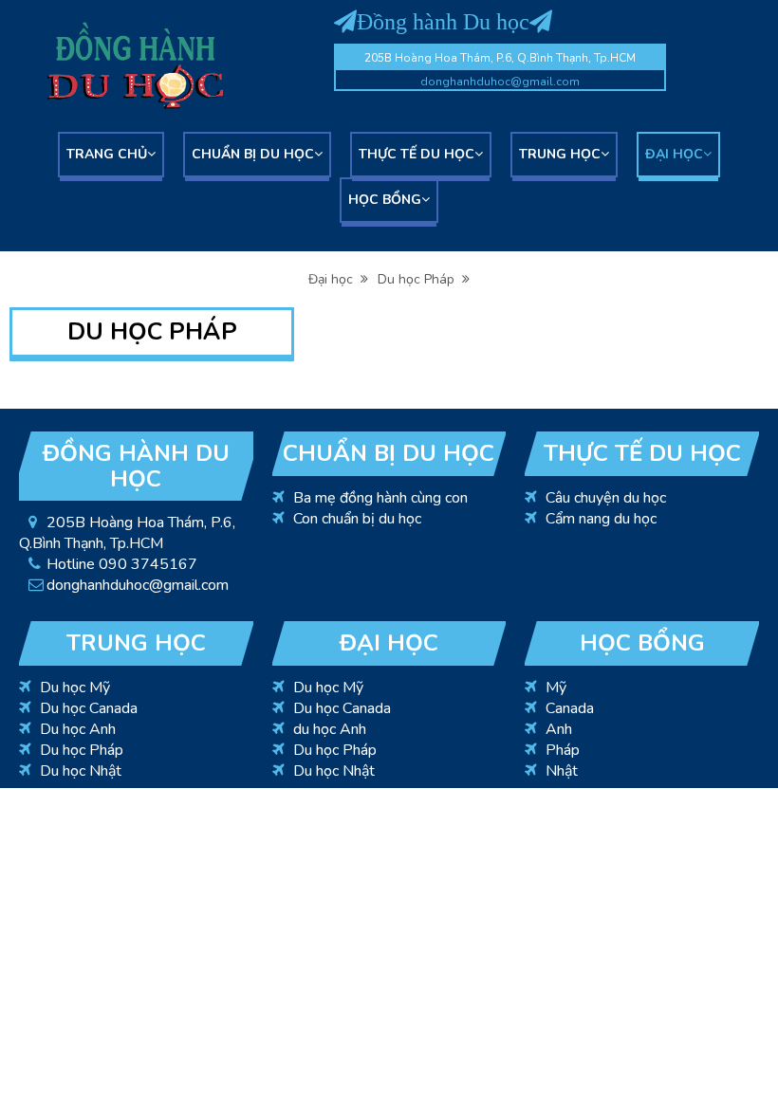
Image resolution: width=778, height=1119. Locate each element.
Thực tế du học (416, 154)
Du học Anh (78, 729)
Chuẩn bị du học (253, 154)
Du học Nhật (80, 771)
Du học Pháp (420, 279)
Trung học (560, 154)
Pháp (563, 750)
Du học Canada (89, 708)
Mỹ (556, 687)
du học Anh (329, 729)
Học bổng (384, 200)
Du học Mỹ (75, 687)
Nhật (562, 771)
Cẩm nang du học (601, 518)
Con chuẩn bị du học (357, 518)
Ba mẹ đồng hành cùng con (380, 497)
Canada (570, 708)
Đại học (674, 154)
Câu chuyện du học (606, 497)
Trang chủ (106, 154)
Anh (559, 729)
